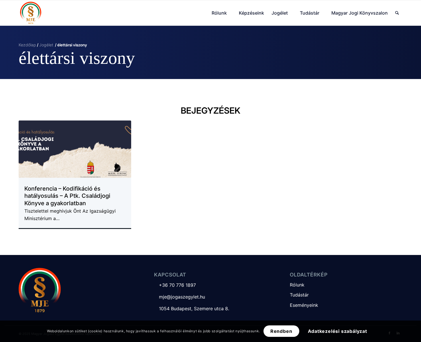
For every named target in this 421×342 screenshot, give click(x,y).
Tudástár (299, 295)
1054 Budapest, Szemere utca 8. (191, 308)
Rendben (281, 331)
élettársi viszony (77, 58)
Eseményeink (304, 305)
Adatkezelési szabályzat (337, 331)
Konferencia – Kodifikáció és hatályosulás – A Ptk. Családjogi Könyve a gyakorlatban (67, 196)
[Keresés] (397, 12)
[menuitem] (221, 12)
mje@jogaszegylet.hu (179, 297)
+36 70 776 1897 (175, 285)
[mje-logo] (31, 12)
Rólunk (297, 285)
